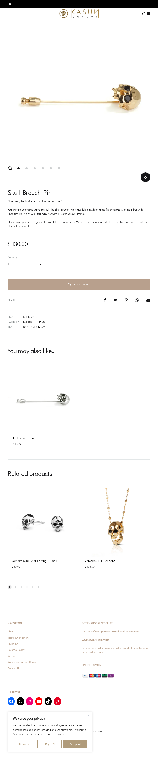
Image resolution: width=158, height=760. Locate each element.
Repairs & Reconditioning (23, 662)
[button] (10, 168)
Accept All (75, 744)
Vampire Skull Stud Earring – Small (34, 561)
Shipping (13, 644)
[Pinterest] (57, 701)
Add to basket (82, 284)
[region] (50, 732)
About (11, 631)
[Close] (88, 715)
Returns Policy (16, 650)
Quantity (12, 257)
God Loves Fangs (34, 327)
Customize (25, 744)
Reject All (50, 744)
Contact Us (14, 668)
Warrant (12, 656)
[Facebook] (11, 701)
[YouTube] (38, 701)
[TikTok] (48, 701)
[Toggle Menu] (10, 14)
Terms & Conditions (19, 637)
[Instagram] (29, 701)
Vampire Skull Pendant (100, 561)
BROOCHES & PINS (34, 322)
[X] (20, 701)
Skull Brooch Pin (23, 438)
